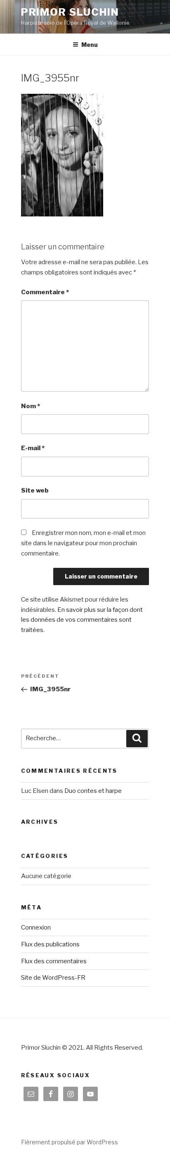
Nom (30, 406)
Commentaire (45, 292)
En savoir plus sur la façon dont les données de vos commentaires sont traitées (82, 620)
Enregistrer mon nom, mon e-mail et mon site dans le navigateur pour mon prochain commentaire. (83, 543)
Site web (35, 490)
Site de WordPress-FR (53, 977)
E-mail (33, 448)
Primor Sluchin (70, 12)
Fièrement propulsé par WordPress (69, 1142)
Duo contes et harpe (93, 791)
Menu (89, 44)
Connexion (36, 927)
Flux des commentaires (54, 961)
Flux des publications (50, 944)
